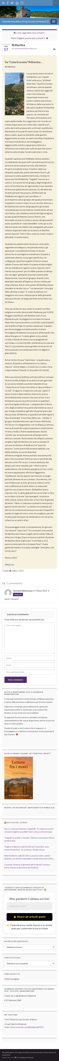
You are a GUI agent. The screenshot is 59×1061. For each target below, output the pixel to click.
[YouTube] (17, 2)
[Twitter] (12, 2)
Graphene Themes (26, 1057)
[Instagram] (21, 2)
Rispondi (17, 594)
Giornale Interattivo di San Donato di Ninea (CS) (25, 21)
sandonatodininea (21, 48)
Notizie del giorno (17, 822)
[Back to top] (52, 1054)
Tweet (5, 570)
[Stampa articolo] (54, 49)
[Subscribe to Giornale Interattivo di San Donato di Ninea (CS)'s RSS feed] (3, 2)
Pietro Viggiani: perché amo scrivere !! (28, 38)
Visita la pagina (11, 978)
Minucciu (33, 48)
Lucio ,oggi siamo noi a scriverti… (31, 33)
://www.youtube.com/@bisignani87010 (26, 1027)
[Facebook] (8, 2)
